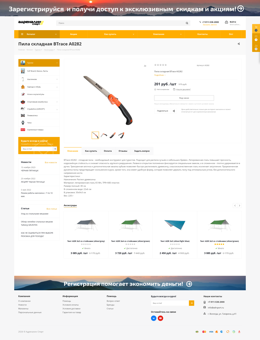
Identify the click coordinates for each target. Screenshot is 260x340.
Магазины (23, 308)
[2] (158, 65)
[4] (163, 65)
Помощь (67, 301)
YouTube (160, 318)
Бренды (110, 304)
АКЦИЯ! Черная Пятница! (33, 181)
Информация (70, 296)
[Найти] (187, 23)
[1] (155, 65)
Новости (22, 304)
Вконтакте (153, 318)
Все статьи (52, 208)
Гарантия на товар (72, 312)
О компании (24, 301)
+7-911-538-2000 (210, 22)
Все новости (51, 162)
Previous (235, 205)
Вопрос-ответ (113, 301)
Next (239, 205)
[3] (160, 65)
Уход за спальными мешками (34, 213)
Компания (24, 296)
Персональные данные (29, 312)
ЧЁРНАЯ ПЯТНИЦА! (29, 170)
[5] (166, 65)
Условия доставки (71, 308)
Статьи (110, 308)
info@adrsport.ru (216, 307)
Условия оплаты (71, 304)
